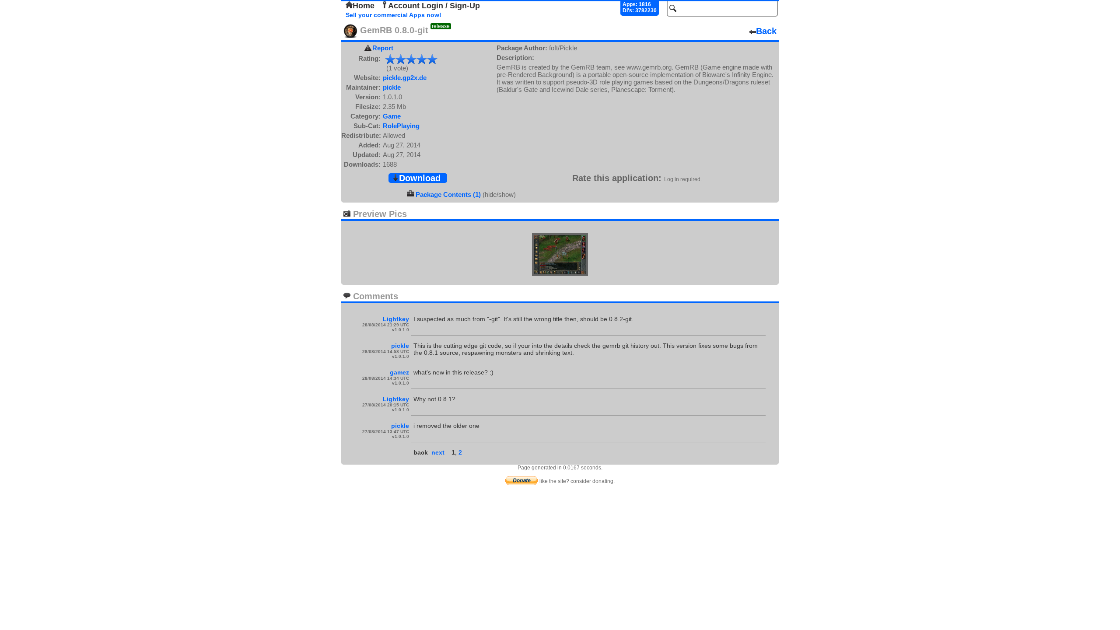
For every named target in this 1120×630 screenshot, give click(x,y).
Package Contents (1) (448, 194)
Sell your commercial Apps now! (393, 14)
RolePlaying (401, 126)
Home (363, 5)
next (437, 452)
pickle (392, 87)
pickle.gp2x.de (405, 77)
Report (382, 48)
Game (392, 116)
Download (420, 178)
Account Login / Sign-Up (434, 5)
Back (766, 31)
